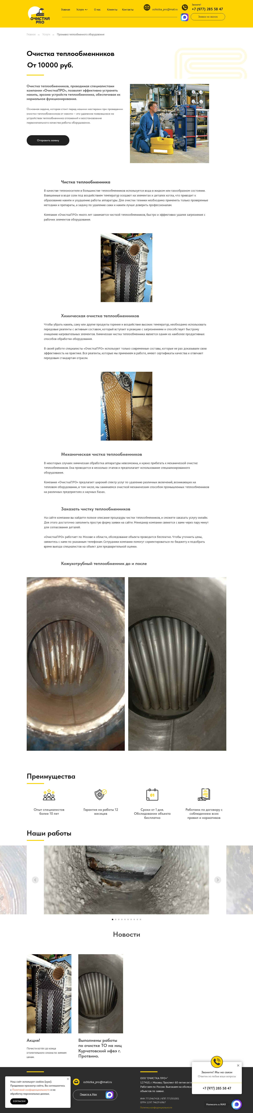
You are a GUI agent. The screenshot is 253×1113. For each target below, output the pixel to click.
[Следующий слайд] (217, 879)
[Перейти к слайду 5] (125, 919)
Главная (65, 9)
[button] (208, 16)
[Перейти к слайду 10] (140, 919)
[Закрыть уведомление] (68, 1079)
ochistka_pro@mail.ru (165, 9)
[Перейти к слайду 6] (128, 919)
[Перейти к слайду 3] (118, 919)
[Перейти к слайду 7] (131, 919)
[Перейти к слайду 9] (137, 919)
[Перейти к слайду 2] (115, 919)
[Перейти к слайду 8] (134, 919)
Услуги (80, 9)
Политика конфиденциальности (156, 1107)
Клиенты (112, 9)
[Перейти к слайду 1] (112, 919)
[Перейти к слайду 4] (122, 919)
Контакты (128, 9)
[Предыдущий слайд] (35, 879)
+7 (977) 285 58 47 (207, 9)
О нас (97, 9)
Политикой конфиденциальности (31, 1089)
